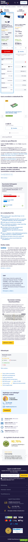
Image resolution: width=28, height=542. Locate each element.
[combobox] (14, 137)
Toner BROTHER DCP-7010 (7, 174)
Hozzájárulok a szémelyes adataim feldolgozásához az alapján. (13, 479)
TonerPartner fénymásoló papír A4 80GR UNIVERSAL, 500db (13, 112)
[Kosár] (17, 2)
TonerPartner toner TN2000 (8, 199)
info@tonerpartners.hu (11, 406)
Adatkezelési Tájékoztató (6, 479)
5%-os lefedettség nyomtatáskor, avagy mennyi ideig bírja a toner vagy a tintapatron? (14, 225)
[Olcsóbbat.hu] (17, 529)
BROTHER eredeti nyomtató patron (10, 379)
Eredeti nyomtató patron (7, 377)
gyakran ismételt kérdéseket (10, 159)
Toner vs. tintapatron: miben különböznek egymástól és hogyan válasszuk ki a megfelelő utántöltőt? (14, 234)
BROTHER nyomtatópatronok (8, 375)
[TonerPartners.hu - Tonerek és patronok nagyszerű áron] (5, 3)
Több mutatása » (4, 368)
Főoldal (2, 6)
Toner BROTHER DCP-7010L (7, 175)
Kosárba (22, 51)
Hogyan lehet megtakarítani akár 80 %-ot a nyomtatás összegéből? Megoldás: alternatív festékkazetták (14, 219)
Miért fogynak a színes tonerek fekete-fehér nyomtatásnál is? (12, 239)
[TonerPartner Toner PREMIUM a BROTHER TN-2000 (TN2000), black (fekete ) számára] (7, 17)
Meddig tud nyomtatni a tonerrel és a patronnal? (13, 236)
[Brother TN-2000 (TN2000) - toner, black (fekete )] (21, 17)
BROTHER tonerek (6, 381)
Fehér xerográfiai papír (7, 385)
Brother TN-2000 (17, 381)
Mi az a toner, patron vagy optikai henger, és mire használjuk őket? (13, 216)
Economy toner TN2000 (7, 204)
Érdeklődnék (7, 410)
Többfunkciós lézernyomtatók (19, 383)
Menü (24, 2)
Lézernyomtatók (6, 383)
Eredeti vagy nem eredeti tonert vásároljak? (12, 222)
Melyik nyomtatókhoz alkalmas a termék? (5, 37)
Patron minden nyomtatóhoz (10, 6)
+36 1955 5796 (9, 402)
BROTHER (19, 6)
